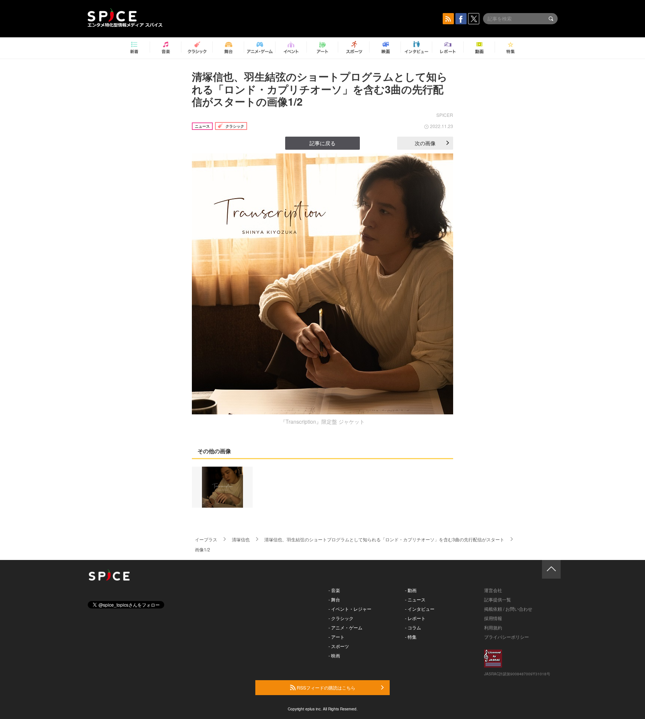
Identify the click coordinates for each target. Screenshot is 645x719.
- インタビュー (419, 609)
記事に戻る (322, 143)
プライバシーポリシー (506, 637)
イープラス (206, 539)
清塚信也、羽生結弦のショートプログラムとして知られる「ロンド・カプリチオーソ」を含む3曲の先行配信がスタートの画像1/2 (320, 89)
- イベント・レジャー (349, 609)
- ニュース (415, 599)
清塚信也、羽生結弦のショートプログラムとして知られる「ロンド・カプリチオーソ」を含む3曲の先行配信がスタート (384, 539)
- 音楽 (334, 590)
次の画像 (425, 143)
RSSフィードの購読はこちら (325, 687)
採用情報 (493, 618)
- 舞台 (334, 599)
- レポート (415, 618)
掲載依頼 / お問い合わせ (508, 609)
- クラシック (340, 618)
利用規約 (493, 627)
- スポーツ (338, 646)
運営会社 (493, 590)
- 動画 (411, 590)
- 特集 (411, 637)
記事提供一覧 (497, 599)
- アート (336, 637)
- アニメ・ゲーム (345, 627)
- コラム (413, 627)
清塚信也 (241, 539)
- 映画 (334, 655)
